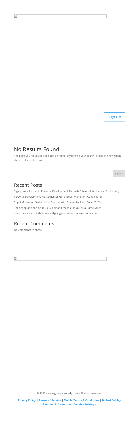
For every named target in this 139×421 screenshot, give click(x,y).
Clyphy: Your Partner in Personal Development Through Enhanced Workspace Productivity (66, 191)
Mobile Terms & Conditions (81, 400)
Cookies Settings (85, 404)
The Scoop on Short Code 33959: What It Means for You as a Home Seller (57, 208)
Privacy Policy (27, 400)
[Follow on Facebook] (69, 358)
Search (119, 173)
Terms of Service (50, 400)
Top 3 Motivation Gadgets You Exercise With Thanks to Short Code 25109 (57, 202)
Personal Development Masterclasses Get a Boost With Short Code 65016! (58, 196)
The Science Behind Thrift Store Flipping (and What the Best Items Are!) (56, 213)
